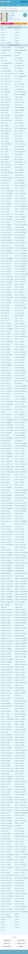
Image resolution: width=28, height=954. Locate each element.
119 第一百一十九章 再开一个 (6, 201)
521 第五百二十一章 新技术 (5, 724)
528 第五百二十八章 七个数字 (20, 732)
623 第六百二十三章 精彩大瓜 (6, 857)
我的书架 (10, 951)
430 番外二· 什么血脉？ (19, 604)
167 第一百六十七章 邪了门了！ (6, 263)
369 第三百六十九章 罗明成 (5, 526)
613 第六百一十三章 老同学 (5, 844)
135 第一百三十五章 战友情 (5, 222)
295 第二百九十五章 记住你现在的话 (7, 430)
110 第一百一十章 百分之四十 (20, 188)
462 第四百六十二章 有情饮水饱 (20, 646)
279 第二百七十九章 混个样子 (6, 409)
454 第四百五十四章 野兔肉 (19, 635)
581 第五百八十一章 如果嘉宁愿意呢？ (8, 802)
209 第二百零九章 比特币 (5, 318)
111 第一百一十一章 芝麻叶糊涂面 (7, 190)
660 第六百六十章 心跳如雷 (19, 903)
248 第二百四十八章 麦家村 (19, 367)
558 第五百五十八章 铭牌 (19, 771)
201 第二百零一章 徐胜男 (5, 307)
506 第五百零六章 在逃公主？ (20, 703)
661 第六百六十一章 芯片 (5, 906)
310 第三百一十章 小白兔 (19, 448)
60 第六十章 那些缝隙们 (19, 123)
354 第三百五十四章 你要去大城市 (21, 505)
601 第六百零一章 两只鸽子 (5, 828)
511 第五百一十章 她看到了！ (6, 711)
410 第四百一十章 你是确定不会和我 (21, 578)
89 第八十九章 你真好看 (5, 162)
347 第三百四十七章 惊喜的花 (6, 497)
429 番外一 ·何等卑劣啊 (5, 604)
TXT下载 (25, 14)
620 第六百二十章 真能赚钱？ (20, 851)
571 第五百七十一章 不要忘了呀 (6, 789)
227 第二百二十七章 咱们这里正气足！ (8, 341)
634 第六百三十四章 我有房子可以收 (21, 870)
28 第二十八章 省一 (18, 81)
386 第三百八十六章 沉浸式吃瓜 (20, 547)
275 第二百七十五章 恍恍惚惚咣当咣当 (8, 404)
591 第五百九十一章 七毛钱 (5, 815)
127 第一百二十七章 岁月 (5, 211)
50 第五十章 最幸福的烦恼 (19, 110)
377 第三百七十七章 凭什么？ (6, 536)
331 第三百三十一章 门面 (5, 477)
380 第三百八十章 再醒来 (19, 539)
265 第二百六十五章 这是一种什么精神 (8, 391)
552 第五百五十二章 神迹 (19, 763)
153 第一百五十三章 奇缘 (5, 245)
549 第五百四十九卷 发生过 (5, 760)
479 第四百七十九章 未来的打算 (6, 669)
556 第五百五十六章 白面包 (19, 768)
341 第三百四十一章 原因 (5, 490)
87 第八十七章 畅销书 (4, 159)
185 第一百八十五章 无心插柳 (6, 287)
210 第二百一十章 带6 (18, 318)
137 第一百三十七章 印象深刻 (6, 224)
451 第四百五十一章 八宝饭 (5, 633)
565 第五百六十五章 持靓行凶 (6, 781)
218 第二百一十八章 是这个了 (20, 328)
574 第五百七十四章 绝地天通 (20, 792)
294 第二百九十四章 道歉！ (19, 427)
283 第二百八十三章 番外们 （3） (7, 414)
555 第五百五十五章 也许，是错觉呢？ (8, 768)
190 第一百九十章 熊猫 (19, 292)
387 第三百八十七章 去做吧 (5, 549)
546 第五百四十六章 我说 (19, 755)
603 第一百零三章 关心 (5, 831)
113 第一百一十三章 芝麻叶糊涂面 (7, 193)
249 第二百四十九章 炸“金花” (6, 370)
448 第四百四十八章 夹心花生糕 (20, 628)
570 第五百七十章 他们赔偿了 (20, 786)
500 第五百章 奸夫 (18, 695)
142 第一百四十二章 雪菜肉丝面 (20, 229)
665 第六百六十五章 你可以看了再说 (7, 911)
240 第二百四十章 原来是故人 (20, 357)
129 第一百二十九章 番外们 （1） (7, 214)
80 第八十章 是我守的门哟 (19, 149)
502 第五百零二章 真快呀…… (20, 698)
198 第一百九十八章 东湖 (19, 302)
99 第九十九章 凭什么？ (5, 175)
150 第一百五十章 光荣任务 (19, 240)
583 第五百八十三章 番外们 (5, 805)
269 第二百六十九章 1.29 (5, 396)
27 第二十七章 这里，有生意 (6, 81)
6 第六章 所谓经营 (18, 52)
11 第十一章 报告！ (4, 60)
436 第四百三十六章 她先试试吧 (20, 612)
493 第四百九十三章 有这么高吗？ (7, 687)
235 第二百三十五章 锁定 (5, 352)
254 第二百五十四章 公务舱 (19, 375)
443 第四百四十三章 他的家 (5, 622)
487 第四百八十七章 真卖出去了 (6, 680)
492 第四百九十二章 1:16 (19, 685)
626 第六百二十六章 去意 (19, 859)
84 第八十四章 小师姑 (18, 154)
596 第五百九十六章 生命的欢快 (20, 820)
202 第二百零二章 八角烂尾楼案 (20, 307)
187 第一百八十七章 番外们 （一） (7, 289)
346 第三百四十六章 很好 (19, 495)
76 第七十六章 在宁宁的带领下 (20, 143)
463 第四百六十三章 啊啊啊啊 (6, 648)
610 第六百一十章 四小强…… (20, 838)
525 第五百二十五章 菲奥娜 (5, 729)
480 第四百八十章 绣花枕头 (19, 669)
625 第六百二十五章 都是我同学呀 (7, 859)
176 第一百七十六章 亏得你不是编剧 (21, 274)
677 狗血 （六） (3, 32)
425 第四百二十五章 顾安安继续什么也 (8, 599)
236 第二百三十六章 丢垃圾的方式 (21, 352)
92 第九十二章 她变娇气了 (19, 164)
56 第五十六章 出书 (18, 117)
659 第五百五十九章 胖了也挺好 (6, 903)
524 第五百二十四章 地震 (19, 726)
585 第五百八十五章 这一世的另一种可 (8, 807)
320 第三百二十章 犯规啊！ (19, 461)
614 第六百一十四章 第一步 (19, 844)
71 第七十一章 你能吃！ (5, 138)
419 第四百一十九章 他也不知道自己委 (8, 591)
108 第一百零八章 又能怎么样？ (20, 185)
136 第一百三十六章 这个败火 (20, 222)
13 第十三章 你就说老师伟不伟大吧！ (7, 63)
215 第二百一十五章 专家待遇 (6, 326)
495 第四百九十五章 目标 (5, 690)
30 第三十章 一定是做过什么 (20, 84)
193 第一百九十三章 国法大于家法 (7, 297)
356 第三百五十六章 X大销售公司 (21, 508)
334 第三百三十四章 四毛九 (19, 479)
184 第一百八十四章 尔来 (19, 284)
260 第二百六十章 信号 (19, 383)
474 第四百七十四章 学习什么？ (20, 661)
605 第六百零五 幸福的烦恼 (5, 833)
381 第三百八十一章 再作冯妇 (6, 542)
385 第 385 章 (3, 547)
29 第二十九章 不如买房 (5, 84)
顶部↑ (24, 951)
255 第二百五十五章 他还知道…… (7, 378)
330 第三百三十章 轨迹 (19, 474)
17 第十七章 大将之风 (4, 68)
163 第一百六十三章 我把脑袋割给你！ (8, 258)
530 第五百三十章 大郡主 (19, 734)
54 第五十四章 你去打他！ (19, 115)
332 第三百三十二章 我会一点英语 (21, 477)
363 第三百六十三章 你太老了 (6, 518)
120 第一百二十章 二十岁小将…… (21, 201)
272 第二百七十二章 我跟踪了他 (20, 399)
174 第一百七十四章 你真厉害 (20, 271)
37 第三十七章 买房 (4, 94)
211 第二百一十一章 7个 (5, 320)
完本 (13, 5)
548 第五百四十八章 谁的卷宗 (20, 758)
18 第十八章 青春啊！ (18, 68)
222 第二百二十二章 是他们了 (20, 333)
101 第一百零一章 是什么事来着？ (7, 177)
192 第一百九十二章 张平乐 (19, 294)
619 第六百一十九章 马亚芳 (5, 851)
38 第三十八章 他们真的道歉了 (20, 94)
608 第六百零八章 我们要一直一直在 (21, 836)
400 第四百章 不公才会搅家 (19, 565)
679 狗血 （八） (3, 29)
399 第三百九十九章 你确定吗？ (6, 565)
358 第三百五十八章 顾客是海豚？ (21, 510)
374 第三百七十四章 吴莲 (19, 531)
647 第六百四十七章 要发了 (5, 888)
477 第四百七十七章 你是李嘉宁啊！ (7, 667)
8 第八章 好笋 (17, 55)
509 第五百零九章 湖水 (5, 708)
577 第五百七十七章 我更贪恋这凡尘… (8, 797)
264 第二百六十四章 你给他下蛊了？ (21, 388)
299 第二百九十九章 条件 (5, 435)
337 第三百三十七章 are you (5, 484)
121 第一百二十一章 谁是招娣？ (6, 203)
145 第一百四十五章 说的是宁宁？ (7, 235)
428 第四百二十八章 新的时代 (20, 602)
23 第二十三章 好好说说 (5, 76)
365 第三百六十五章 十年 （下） (6, 521)
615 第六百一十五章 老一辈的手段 (7, 846)
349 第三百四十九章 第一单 (5, 500)
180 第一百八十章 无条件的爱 (20, 279)
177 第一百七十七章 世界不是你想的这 (8, 276)
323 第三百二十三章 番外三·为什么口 (7, 466)
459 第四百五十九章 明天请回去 (6, 643)
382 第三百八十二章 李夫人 (19, 542)
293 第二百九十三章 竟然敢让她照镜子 (8, 427)
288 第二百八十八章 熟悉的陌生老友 (21, 419)
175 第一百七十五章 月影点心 (6, 274)
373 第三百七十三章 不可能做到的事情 (8, 531)
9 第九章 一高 (3, 58)
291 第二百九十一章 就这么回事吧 (7, 425)
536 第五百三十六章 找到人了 (20, 742)
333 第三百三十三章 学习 (5, 479)
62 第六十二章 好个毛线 (19, 125)
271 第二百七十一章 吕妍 (5, 399)
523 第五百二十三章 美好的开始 (6, 726)
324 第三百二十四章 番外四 (19, 466)
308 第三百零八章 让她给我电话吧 (21, 445)
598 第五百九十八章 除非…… (20, 823)
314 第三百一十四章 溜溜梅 (19, 453)
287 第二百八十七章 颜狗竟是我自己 (7, 419)
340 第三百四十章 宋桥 (19, 487)
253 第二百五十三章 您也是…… (6, 375)
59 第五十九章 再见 (4, 123)
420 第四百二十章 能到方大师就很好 (21, 591)
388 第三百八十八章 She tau (19, 549)
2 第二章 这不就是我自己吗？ (20, 47)
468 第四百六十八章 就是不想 (20, 654)
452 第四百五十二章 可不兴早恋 (20, 633)
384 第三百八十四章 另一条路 (20, 544)
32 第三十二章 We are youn (19, 86)
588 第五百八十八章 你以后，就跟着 (21, 810)
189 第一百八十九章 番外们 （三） (7, 292)
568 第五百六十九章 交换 (19, 784)
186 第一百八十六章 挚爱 (19, 287)
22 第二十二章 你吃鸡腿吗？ (20, 73)
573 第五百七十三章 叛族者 (5, 792)
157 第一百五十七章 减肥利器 (6, 250)
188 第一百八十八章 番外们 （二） (21, 289)
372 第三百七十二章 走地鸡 (19, 529)
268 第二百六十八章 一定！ (19, 393)
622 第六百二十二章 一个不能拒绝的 (21, 854)
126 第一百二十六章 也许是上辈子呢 (21, 209)
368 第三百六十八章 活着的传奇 (20, 523)
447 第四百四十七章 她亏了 (5, 628)
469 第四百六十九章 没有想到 (6, 656)
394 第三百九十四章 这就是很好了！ (21, 557)
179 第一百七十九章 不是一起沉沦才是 (8, 279)
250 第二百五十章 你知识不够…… (21, 370)
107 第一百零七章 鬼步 (5, 185)
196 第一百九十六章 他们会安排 (20, 300)
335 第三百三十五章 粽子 (5, 482)
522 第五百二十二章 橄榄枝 (19, 724)
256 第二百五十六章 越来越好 (20, 378)
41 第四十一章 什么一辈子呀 (6, 99)
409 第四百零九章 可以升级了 (6, 578)
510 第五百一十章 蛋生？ (19, 708)
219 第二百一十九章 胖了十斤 (6, 331)
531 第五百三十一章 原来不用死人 (7, 737)
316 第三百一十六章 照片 (19, 456)
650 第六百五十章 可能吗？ (19, 890)
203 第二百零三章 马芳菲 (5, 310)
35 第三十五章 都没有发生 (5, 91)
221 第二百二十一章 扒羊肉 (5, 333)
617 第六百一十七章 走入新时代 (6, 849)
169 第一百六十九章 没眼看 (5, 266)
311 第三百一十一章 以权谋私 (6, 451)
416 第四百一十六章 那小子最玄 (20, 586)
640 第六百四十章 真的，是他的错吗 (21, 877)
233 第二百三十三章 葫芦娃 (5, 349)
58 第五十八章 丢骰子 (18, 120)
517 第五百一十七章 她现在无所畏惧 (7, 719)
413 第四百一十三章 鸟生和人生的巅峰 (8, 583)
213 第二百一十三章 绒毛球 (5, 323)
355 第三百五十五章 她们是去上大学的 (8, 508)
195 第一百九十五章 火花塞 (5, 300)
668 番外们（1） (18, 42)
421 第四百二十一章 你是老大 (6, 594)
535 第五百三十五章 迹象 (5, 742)
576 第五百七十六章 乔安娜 (19, 794)
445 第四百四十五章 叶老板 (5, 625)
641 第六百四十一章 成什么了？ (6, 880)
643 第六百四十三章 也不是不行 (6, 883)
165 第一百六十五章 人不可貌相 (6, 261)
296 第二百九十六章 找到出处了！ (21, 430)
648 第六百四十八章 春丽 (19, 888)
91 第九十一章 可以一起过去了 (6, 164)
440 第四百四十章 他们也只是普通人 (21, 617)
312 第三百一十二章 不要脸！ (20, 451)
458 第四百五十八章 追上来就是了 (21, 641)
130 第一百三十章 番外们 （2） (20, 214)
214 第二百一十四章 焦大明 (19, 323)
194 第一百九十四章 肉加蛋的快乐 (21, 297)
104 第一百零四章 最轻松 (19, 180)
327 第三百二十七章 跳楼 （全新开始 (7, 471)
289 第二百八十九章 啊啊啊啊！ (6, 422)
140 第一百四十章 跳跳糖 (19, 227)
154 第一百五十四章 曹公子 (19, 245)
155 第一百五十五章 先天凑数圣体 (7, 248)
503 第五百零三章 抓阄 (5, 700)
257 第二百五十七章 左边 (5, 380)
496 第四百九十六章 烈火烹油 (20, 690)
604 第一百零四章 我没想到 (19, 831)
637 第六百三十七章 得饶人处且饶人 (7, 875)
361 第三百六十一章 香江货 (5, 516)
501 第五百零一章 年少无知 (5, 698)
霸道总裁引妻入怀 (7, 946)
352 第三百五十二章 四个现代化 (20, 503)
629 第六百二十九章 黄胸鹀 (5, 864)
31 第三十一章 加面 (4, 86)
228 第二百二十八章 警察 (19, 341)
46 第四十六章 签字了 (18, 104)
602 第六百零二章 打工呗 (19, 828)
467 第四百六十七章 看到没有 (6, 654)
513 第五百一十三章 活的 (5, 713)
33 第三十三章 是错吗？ (5, 89)
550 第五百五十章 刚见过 (19, 760)
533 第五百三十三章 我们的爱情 (6, 739)
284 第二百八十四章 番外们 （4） (21, 414)
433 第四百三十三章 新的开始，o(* (7, 609)
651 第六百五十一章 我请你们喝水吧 (7, 893)
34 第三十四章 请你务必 (19, 89)
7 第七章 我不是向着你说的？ (6, 55)
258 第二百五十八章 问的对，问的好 (21, 380)
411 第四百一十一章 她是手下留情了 (7, 581)
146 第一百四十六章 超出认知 (20, 235)
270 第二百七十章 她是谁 (19, 396)
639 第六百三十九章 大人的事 (6, 877)
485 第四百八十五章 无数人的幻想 (7, 677)
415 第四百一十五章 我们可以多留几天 (8, 586)
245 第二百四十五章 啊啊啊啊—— (7, 365)
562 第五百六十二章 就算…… (20, 776)
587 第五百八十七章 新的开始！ (6, 810)
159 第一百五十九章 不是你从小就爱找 (8, 253)
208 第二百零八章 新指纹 (19, 315)
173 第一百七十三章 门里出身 (6, 271)
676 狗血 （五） (17, 32)
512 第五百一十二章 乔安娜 (19, 711)
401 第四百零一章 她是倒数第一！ (7, 568)
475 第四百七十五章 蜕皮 (5, 664)
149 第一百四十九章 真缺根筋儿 (6, 240)
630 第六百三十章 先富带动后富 (20, 864)
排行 (3, 5)
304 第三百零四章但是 (19, 440)
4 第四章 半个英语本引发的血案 (20, 50)
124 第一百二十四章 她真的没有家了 (21, 206)
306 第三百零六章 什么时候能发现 (21, 443)
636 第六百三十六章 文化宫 (19, 872)
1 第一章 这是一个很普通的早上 (6, 47)
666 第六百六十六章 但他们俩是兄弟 (21, 911)
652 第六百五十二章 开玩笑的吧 (20, 893)
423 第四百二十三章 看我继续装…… (7, 596)
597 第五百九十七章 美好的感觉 (6, 823)
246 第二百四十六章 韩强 (19, 365)
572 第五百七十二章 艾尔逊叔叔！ (21, 789)
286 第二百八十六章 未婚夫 (19, 417)
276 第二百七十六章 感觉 (19, 404)
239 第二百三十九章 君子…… (6, 357)
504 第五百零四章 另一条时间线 (20, 700)
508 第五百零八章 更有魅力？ (20, 706)
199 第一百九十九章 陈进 (5, 305)
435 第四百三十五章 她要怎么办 (6, 612)
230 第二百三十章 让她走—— (20, 344)
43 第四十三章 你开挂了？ (5, 102)
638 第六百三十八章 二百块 (19, 875)
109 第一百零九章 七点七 (5, 188)
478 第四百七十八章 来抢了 (19, 667)
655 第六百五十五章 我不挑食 (6, 898)
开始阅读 (7, 23)
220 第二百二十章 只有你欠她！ (20, 331)
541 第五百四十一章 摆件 (5, 750)
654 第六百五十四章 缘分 (19, 896)
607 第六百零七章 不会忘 (5, 836)
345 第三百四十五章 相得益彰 (6, 495)
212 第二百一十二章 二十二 (19, 320)
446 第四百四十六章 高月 (19, 625)
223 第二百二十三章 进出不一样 (6, 336)
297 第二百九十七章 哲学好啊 (6, 432)
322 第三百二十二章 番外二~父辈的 (21, 464)
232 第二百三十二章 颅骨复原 (20, 346)
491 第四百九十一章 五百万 (5, 685)
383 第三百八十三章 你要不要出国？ (7, 544)
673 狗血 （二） (3, 37)
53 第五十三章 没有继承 (5, 115)
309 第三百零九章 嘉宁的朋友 (6, 448)
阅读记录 (19, 5)
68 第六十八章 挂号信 (18, 133)
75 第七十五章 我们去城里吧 (6, 143)
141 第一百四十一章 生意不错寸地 (7, 229)
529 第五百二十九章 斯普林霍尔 (6, 734)
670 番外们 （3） (18, 40)
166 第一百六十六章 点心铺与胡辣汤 (21, 261)
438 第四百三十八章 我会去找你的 (21, 615)
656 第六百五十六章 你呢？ (19, 898)
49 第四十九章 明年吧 (4, 110)
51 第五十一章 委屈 (4, 112)
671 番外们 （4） (4, 40)
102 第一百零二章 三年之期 (19, 177)
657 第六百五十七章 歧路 (5, 901)
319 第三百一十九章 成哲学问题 (6, 461)
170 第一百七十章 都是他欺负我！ (21, 266)
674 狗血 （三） (17, 35)
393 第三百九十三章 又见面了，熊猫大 (8, 557)
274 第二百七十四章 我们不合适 (20, 401)
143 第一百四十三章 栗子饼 (5, 232)
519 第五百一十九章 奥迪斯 (5, 721)
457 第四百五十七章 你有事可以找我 (7, 641)
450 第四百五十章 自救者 (19, 630)
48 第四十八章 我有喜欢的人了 (20, 107)
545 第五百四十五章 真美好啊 (6, 755)
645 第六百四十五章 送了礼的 (6, 885)
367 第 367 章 (3, 523)
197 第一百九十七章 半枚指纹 (6, 302)
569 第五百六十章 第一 (5, 786)
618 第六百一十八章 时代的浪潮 (20, 849)
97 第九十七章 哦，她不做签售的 (7, 172)
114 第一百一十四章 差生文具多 (20, 193)
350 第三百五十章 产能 (19, 500)
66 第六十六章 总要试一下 (19, 130)
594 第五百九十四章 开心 (19, 818)
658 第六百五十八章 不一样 (19, 901)
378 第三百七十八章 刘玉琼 (19, 536)
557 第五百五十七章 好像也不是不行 (7, 771)
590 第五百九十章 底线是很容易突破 (21, 812)
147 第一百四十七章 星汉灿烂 (6, 237)
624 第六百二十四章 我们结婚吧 (20, 857)
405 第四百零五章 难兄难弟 (5, 573)
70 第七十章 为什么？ (18, 136)
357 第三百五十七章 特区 (5, 510)
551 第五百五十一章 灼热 (5, 763)
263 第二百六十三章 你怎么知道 (6, 388)
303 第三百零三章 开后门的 (5, 440)
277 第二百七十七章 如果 (5, 406)
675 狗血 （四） (3, 35)
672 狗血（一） (17, 37)
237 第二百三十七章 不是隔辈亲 (6, 354)
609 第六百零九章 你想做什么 (6, 838)
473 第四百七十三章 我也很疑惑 (6, 661)
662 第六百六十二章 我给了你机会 (21, 906)
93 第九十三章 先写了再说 (5, 167)
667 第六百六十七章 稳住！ (5, 914)
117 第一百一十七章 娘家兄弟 (6, 198)
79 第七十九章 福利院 (4, 149)
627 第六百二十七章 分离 (5, 862)
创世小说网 (5, 2)
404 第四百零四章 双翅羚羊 (19, 570)
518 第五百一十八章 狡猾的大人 (20, 719)
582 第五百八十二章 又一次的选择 (21, 802)
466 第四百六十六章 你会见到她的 (21, 651)
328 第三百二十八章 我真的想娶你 (21, 471)
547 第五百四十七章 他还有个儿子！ (7, 758)
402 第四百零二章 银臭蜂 (19, 568)
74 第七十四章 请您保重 (19, 141)
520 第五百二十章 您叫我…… (20, 721)
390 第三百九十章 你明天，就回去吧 (21, 552)
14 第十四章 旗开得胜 (18, 63)
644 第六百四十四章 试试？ (19, 883)
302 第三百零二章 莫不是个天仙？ (21, 438)
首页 (3, 951)
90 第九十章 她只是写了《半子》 (21, 162)
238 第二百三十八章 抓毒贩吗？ (20, 354)
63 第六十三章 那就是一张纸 (6, 128)
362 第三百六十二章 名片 (19, 516)
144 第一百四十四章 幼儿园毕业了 (21, 232)
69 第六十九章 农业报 (4, 136)
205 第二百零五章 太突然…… (6, 313)
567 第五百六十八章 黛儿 (5, 784)
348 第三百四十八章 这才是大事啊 (21, 497)
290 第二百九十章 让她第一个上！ (21, 422)
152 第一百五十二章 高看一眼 (20, 242)
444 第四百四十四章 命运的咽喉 (20, 622)
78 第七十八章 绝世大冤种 (19, 146)
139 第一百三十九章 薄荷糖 (5, 227)
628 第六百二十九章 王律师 (19, 862)
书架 (25, 5)
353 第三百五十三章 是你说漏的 (6, 505)
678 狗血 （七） (17, 29)
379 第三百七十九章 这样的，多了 (7, 539)
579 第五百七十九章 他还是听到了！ (7, 799)
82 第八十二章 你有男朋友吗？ (20, 151)
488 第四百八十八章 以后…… (20, 680)
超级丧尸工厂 (7, 943)
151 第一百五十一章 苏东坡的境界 (7, 242)
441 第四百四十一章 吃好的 (5, 620)
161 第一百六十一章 (4, 255)
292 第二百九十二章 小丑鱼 (19, 425)
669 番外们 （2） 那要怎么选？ (6, 42)
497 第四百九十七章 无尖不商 (6, 693)
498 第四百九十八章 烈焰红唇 (20, 693)
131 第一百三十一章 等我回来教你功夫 (8, 216)
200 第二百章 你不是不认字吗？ (20, 305)
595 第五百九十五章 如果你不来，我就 (8, 820)
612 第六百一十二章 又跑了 (19, 841)
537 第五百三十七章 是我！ (5, 745)
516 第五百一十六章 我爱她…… (20, 716)
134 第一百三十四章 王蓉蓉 (19, 219)
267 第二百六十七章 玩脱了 (5, 393)
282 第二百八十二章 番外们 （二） (21, 412)
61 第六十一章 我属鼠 (4, 125)
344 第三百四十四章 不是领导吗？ (21, 492)
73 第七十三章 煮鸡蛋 (4, 141)
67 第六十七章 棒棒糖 (4, 133)
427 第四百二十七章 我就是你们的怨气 (8, 602)
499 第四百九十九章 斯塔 (5, 695)
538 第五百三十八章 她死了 (19, 745)
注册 (26, 1)
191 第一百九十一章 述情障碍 (6, 294)
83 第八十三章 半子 (4, 154)
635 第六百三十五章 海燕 (5, 872)
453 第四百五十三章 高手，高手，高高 (8, 635)
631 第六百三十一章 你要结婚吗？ (7, 867)
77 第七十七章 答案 (4, 146)
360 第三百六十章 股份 (19, 513)
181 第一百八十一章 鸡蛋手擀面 (6, 281)
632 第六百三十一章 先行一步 (20, 867)
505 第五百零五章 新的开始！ (6, 703)
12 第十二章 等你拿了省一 (19, 60)
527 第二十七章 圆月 (4, 732)
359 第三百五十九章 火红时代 (6, 513)
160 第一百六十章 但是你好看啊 (20, 253)
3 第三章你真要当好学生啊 (5, 50)
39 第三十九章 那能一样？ (5, 97)
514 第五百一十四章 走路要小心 (20, 713)
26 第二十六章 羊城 (18, 78)
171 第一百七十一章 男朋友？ (6, 268)
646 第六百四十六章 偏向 (19, 885)
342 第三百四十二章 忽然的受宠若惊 (21, 490)
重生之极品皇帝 (21, 940)
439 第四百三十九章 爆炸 (5, 617)
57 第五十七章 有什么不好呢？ (6, 120)
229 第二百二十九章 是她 (5, 344)
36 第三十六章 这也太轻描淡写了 (21, 91)
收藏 (8, 5)
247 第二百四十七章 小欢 (5, 367)
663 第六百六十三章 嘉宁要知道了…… (8, 909)
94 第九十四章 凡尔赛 (18, 167)
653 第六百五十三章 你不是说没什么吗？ (8, 896)
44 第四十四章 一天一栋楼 (19, 102)
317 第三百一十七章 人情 (5, 458)
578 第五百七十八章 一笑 (19, 797)
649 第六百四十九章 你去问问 (6, 890)
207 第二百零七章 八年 (5, 315)
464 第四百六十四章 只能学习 (20, 648)
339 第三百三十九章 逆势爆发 (6, 487)
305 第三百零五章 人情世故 (5, 443)
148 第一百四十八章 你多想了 (20, 237)
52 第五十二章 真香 (18, 112)
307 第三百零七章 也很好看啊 (6, 445)
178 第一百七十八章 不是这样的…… (21, 276)
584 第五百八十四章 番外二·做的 (20, 805)
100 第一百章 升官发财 (19, 175)
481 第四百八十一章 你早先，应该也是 (8, 672)
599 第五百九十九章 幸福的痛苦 (6, 825)
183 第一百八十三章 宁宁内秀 (6, 284)
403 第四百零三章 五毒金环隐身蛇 (7, 570)
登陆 (22, 1)
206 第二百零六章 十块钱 (19, 313)
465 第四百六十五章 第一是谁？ (6, 651)
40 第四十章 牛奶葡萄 (18, 97)
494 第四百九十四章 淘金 (19, 687)
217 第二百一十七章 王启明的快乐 (7, 328)
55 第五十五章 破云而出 (5, 117)
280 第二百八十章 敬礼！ (19, 409)
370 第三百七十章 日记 (19, 526)
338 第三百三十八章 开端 (19, 484)
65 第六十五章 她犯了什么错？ (6, 130)
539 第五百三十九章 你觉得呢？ (6, 747)
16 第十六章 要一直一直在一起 (20, 65)
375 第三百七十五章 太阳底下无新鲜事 (8, 534)
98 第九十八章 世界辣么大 (19, 172)
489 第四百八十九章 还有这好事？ (7, 682)
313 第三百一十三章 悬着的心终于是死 (8, 453)
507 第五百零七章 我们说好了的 (6, 706)
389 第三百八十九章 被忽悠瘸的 (6, 552)
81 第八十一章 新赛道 (4, 151)
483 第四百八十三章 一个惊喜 (6, 674)
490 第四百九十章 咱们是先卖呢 (20, 682)
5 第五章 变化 (3, 52)
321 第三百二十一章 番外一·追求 (6, 464)
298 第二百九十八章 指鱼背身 (20, 432)
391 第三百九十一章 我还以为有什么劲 (8, 555)
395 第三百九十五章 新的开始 (6, 560)
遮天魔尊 (21, 946)
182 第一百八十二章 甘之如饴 (20, 281)
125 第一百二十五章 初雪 (5, 209)
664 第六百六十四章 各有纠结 (20, 909)
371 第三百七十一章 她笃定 (5, 529)
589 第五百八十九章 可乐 (5, 812)
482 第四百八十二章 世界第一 (20, 672)
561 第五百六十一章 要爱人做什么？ (7, 776)
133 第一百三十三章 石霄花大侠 (6, 219)
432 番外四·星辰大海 (18, 607)
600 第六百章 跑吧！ (18, 825)
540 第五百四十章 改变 (19, 747)
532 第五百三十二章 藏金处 (19, 737)
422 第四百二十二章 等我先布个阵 (21, 594)
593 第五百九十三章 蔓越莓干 (6, 818)
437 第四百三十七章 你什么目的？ (7, 615)
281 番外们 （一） (4, 412)
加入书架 (21, 23)
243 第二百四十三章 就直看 (5, 362)
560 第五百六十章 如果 (19, 773)
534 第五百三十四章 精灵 (19, 739)
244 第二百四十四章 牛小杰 (19, 362)
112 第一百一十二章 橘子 (19, 190)
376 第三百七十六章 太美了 (19, 534)
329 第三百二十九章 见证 (5, 474)
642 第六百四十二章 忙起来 (19, 880)
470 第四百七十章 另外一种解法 (20, 656)
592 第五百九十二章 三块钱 (19, 815)
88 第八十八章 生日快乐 (19, 159)
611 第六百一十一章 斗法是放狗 (6, 841)
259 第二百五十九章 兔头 (5, 383)
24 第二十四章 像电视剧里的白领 (21, 76)
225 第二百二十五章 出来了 (5, 339)
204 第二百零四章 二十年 (19, 310)
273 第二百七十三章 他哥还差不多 (7, 401)
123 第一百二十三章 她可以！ (6, 206)
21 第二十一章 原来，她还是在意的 (7, 73)
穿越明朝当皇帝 (7, 940)
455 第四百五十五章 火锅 (5, 638)
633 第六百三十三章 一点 (5, 870)
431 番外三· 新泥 (4, 607)
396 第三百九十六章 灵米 (19, 560)
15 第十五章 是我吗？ (4, 65)
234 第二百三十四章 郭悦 (19, 349)
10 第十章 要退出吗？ (18, 58)
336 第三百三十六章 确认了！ (20, 482)
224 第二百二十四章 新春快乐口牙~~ (21, 336)
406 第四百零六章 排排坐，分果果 (21, 573)
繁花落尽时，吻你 (21, 943)
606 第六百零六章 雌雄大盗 (19, 833)
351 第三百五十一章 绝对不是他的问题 (8, 503)
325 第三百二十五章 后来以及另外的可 (8, 469)
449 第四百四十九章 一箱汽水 (6, 630)
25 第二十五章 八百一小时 (5, 78)
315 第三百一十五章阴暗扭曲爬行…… (7, 456)
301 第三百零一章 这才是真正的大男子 (8, 438)
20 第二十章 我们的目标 (19, 71)
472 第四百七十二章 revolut (19, 659)
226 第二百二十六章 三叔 (19, 339)
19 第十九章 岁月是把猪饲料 (6, 71)
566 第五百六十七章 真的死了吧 (20, 781)
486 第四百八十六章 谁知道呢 (20, 677)
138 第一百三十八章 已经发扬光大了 (21, 224)
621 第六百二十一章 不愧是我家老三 (7, 854)
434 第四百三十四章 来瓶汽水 (20, 609)
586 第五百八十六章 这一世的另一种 (21, 807)
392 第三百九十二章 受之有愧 (20, 555)
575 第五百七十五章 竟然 (5, 794)
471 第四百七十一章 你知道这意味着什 (8, 659)
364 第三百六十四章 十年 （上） (20, 518)
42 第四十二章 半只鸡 (18, 99)
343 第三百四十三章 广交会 (5, 492)
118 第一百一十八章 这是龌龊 (20, 198)
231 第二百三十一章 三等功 (5, 346)
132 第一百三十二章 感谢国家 (20, 216)
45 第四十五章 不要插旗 (5, 104)
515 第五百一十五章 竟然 (5, 716)
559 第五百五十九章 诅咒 (5, 773)
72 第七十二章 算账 (18, 138)
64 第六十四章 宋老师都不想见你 (21, 128)
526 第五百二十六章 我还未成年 (20, 729)
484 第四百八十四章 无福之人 (20, 674)
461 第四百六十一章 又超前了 (6, 646)
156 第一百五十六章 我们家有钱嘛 (21, 248)
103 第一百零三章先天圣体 (5, 180)
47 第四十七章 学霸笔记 (5, 107)
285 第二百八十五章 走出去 (5, 417)
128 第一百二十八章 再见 (19, 211)
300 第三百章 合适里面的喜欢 (20, 435)
